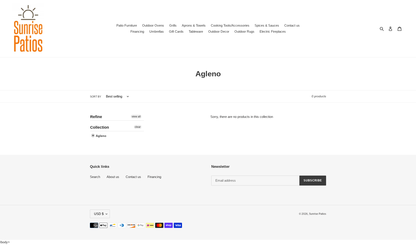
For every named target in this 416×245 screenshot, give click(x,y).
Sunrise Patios (317, 213)
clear (138, 126)
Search (95, 177)
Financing (154, 177)
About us (113, 177)
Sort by (95, 96)
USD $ (99, 214)
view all (136, 116)
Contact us (133, 177)
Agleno (100, 136)
